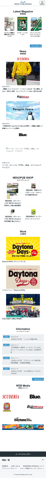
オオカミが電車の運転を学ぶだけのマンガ (9, 34)
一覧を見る (37, 379)
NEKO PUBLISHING (23, 3)
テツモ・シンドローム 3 (22, 33)
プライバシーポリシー (9, 468)
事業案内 (5, 466)
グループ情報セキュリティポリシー (32, 468)
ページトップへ (24, 454)
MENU (42, 4)
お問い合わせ (15, 466)
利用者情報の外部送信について (33, 466)
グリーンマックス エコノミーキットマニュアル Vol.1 (35, 34)
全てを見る (35, 46)
